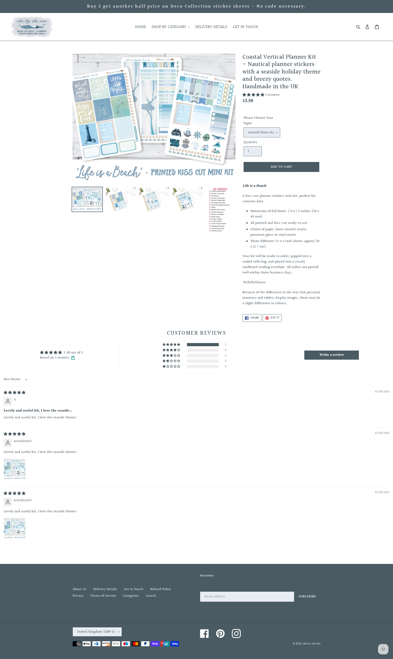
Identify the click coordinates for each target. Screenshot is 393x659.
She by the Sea (311, 643)
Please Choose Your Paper (258, 120)
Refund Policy (160, 589)
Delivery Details (105, 589)
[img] (14, 393)
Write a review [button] (332, 355)
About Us (79, 589)
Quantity (250, 142)
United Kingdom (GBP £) (96, 632)
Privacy (78, 596)
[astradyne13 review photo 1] (14, 469)
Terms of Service (103, 596)
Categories (131, 596)
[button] (253, 95)
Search (151, 596)
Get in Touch (133, 589)
